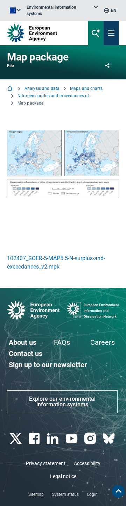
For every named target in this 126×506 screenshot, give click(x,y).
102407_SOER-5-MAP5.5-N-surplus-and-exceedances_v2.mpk (56, 262)
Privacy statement (45, 463)
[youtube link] (72, 439)
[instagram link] (91, 439)
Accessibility (87, 463)
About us (22, 342)
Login (92, 494)
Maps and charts (86, 88)
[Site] (42, 33)
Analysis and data (41, 88)
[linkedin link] (54, 439)
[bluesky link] (110, 439)
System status (65, 494)
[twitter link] (16, 439)
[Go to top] (118, 491)
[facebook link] (35, 439)
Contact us (25, 353)
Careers (102, 342)
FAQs (62, 342)
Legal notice (63, 476)
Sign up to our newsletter (48, 365)
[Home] (10, 89)
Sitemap (36, 494)
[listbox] (62, 10)
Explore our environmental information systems (62, 401)
